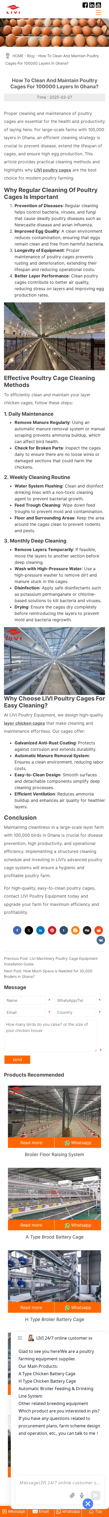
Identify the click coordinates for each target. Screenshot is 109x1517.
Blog (31, 55)
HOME (17, 55)
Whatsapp (81, 1142)
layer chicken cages (24, 723)
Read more (31, 1142)
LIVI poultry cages (52, 170)
